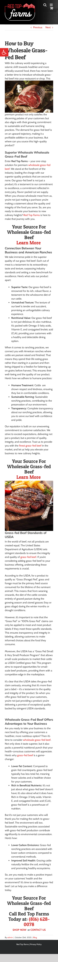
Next (48, 27)
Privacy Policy (36, 944)
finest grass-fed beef (30, 445)
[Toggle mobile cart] (51, 8)
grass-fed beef (28, 556)
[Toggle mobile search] (45, 5)
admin (10, 937)
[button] (4, 52)
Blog (35, 937)
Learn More (29, 242)
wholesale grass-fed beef (37, 739)
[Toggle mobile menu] (51, 5)
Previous (37, 27)
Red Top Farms (31, 215)
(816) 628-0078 (37, 921)
